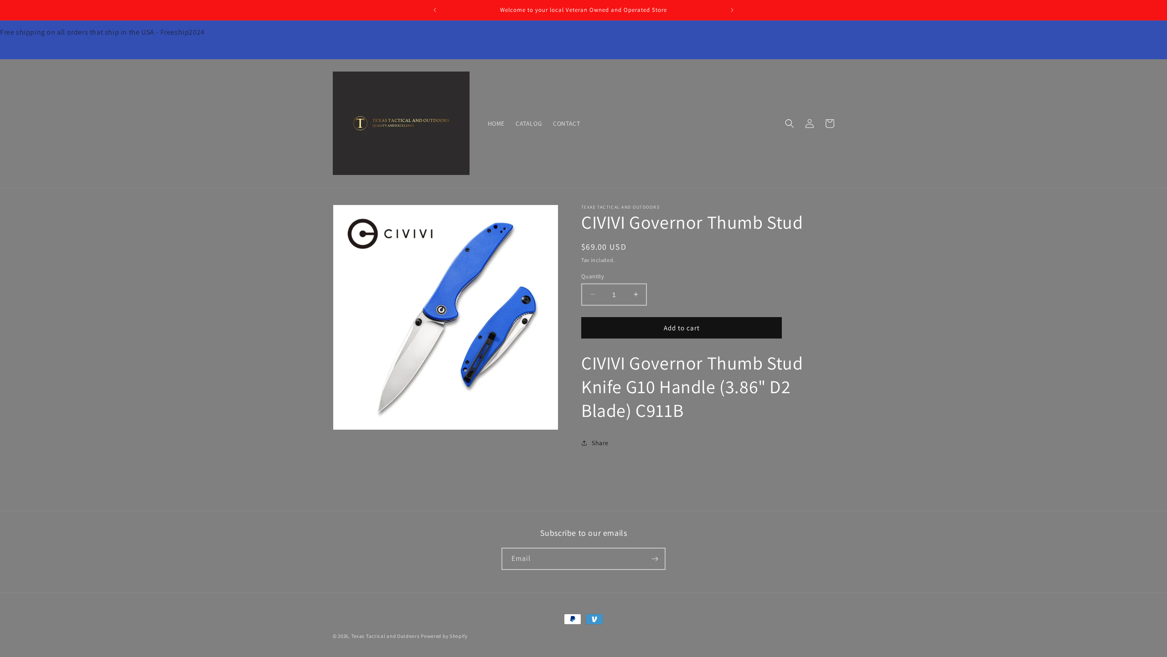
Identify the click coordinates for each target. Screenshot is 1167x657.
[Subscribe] (655, 559)
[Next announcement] (732, 10)
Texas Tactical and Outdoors (385, 636)
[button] (790, 123)
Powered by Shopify (444, 636)
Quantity (592, 276)
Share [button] (600, 443)
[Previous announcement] (435, 10)
